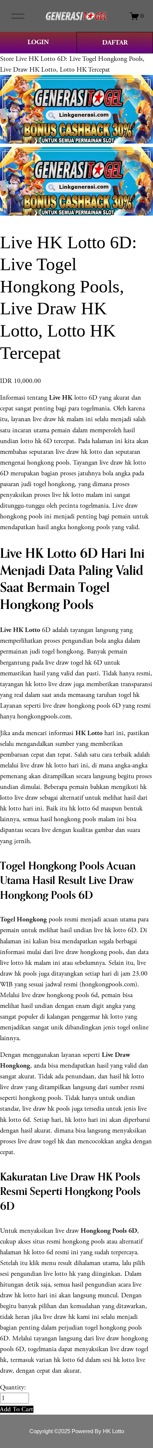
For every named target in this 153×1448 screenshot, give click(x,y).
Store (7, 59)
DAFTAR (115, 42)
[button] (16, 1409)
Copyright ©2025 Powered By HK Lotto (76, 1431)
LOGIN (38, 42)
